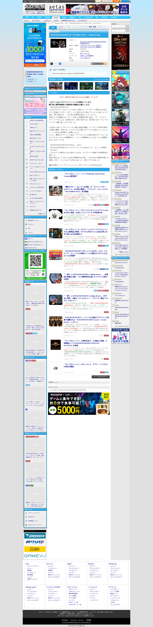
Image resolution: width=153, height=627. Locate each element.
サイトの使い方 (45, 1)
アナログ (104, 17)
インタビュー (47, 20)
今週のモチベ (33, 127)
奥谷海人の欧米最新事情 (36, 120)
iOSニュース (73, 589)
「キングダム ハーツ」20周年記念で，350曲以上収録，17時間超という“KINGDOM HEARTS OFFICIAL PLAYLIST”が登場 (85, 343)
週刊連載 (30, 575)
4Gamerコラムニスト (35, 183)
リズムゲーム (114, 600)
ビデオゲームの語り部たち (37, 187)
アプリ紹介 (72, 598)
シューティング (115, 598)
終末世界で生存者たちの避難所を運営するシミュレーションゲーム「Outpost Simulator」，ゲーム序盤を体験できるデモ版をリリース (122, 229)
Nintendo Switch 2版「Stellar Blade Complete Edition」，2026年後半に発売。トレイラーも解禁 (122, 194)
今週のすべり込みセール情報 (37, 152)
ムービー (56, 20)
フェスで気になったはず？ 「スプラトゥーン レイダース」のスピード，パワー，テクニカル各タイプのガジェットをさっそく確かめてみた (35, 404)
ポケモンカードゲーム (121, 262)
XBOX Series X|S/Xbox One (35, 241)
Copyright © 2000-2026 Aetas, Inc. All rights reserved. (76, 622)
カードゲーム (114, 596)
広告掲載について (33, 520)
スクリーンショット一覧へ (102, 79)
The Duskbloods (119, 281)
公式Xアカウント (34, 1)
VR (80, 17)
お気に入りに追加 (98, 63)
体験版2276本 (41, 13)
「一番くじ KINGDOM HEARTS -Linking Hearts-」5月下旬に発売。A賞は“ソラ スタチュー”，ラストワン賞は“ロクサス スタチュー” (86, 298)
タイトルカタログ (54, 577)
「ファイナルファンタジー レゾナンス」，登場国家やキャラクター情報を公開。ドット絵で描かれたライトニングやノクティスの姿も (121, 203)
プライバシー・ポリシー (77, 620)
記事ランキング (32, 579)
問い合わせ (56, 1)
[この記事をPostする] (52, 64)
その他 (112, 602)
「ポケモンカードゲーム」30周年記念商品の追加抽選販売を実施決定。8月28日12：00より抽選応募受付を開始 (122, 220)
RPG (81, 53)
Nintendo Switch (32, 247)
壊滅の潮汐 (118, 323)
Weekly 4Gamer (34, 124)
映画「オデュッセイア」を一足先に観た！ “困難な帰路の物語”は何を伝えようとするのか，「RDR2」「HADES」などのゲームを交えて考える (35, 303)
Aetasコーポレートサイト (35, 524)
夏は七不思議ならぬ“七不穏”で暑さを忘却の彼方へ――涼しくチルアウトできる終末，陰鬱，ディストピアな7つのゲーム (35, 352)
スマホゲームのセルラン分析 (37, 147)
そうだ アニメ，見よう (36, 163)
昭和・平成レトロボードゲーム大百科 (37, 179)
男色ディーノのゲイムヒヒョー (37, 142)
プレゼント (31, 224)
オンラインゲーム (33, 566)
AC (97, 17)
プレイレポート (36, 20)
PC (33, 17)
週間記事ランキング (33, 220)
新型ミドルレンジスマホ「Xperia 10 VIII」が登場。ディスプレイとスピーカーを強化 (121, 238)
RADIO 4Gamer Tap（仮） (37, 160)
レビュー (26, 20)
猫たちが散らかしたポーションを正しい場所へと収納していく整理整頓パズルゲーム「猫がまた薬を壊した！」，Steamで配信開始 (121, 247)
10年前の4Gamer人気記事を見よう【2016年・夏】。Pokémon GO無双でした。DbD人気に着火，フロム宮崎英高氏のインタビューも (35, 328)
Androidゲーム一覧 (75, 604)
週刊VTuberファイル (35, 138)
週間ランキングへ (124, 251)
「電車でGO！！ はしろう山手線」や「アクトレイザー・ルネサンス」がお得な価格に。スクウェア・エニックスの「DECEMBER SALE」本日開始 (85, 189)
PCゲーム (30, 238)
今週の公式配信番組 (35, 134)
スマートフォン (72, 587)
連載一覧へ (42, 213)
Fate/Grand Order (119, 267)
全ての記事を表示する (101, 376)
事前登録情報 (73, 593)
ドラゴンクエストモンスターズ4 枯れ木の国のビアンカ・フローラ (121, 274)
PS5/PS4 (47, 17)
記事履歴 (116, 1)
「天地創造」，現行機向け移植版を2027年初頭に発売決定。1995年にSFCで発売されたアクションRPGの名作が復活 (122, 185)
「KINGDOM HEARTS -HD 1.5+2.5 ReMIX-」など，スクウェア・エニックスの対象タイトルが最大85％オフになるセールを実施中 (86, 253)
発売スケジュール (54, 575)
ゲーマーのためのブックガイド (37, 167)
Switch (56, 17)
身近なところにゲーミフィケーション (37, 202)
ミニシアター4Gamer (35, 191)
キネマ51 (32, 206)
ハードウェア (88, 17)
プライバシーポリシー (34, 512)
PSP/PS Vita (113, 564)
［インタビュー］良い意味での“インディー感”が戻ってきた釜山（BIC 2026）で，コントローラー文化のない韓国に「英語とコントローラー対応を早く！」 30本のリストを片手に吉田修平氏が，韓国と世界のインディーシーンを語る (35, 480)
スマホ (64, 17)
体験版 (29, 570)
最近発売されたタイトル (68, 20)
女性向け (72, 17)
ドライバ (30, 232)
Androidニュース (74, 591)
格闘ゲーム (113, 593)
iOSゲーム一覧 (73, 602)
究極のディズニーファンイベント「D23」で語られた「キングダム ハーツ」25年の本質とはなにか (35, 504)
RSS (25, 1)
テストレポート (95, 591)
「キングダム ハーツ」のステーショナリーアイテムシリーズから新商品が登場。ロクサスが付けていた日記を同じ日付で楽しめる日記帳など (86, 231)
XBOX (39, 17)
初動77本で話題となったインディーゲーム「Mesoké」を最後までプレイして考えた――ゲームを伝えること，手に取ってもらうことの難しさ (35, 428)
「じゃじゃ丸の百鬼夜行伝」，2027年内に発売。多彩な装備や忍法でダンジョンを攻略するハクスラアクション (122, 176)
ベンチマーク (94, 600)
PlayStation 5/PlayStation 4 (35, 244)
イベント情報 (114, 591)
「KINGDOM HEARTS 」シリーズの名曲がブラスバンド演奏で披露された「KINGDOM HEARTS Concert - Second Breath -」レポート (86, 320)
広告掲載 (88, 620)
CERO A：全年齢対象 (86, 55)
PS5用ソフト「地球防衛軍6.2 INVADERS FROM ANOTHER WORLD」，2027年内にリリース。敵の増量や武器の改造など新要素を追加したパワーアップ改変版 (122, 167)
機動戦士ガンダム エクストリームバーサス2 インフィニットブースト (121, 288)
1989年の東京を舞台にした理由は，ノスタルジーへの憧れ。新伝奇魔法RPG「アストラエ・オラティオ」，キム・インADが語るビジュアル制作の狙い (35, 455)
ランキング (125, 1)
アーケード (112, 587)
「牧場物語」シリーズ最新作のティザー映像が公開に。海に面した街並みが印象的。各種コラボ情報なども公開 (121, 211)
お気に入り (108, 1)
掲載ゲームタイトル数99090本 (35, 11)
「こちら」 (86, 613)
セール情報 (72, 596)
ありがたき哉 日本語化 (36, 198)
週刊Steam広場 (34, 156)
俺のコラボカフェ (35, 175)
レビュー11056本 (30, 13)
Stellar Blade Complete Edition (121, 308)
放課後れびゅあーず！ (36, 210)
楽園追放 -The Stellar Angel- (122, 301)
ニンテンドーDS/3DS (53, 587)
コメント (56, 63)
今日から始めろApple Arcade (37, 171)
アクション (87, 53)
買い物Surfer (33, 194)
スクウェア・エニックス (87, 45)
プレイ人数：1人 (85, 58)
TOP (27, 17)
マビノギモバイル (120, 295)
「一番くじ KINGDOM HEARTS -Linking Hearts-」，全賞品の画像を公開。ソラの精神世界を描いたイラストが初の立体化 (86, 277)
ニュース (31, 79)
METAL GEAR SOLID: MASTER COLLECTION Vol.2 (122, 316)
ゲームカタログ (82, 20)
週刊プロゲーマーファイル (37, 131)
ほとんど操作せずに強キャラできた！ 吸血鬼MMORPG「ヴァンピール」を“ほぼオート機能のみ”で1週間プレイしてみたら (35, 379)
